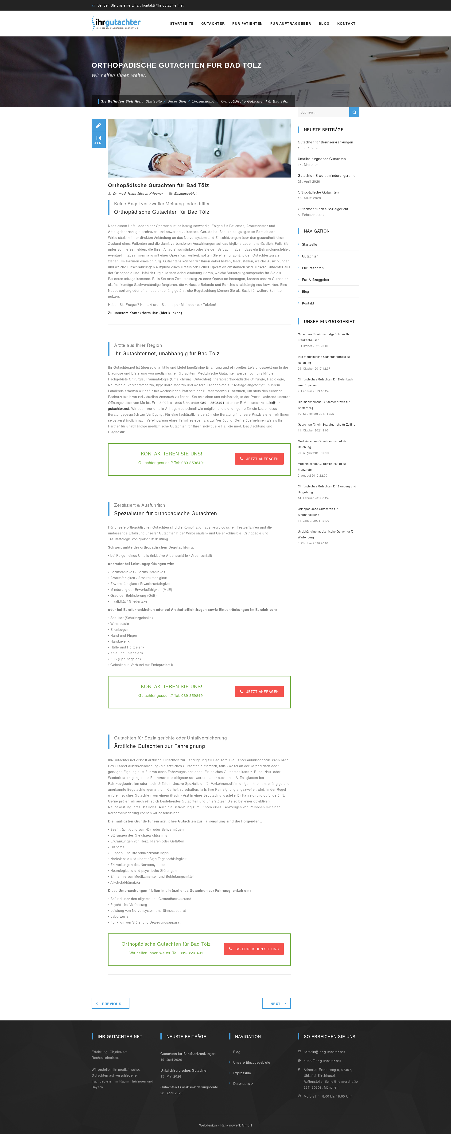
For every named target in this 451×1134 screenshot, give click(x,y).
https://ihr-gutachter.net (322, 1060)
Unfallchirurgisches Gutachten (322, 158)
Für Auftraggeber (290, 23)
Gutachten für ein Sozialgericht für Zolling (327, 424)
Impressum (242, 1073)
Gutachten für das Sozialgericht (323, 208)
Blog (324, 23)
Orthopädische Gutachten (318, 192)
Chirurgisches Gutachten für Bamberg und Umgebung (327, 489)
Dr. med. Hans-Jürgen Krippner (138, 193)
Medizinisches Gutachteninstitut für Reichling (322, 444)
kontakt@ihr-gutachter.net (163, 5)
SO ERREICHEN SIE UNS (257, 949)
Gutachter (213, 23)
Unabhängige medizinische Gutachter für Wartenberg (326, 534)
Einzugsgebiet (185, 193)
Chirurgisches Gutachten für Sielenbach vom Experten (325, 382)
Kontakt (346, 23)
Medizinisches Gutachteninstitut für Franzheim (322, 466)
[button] (10, 1123)
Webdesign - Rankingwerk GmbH (225, 1125)
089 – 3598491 (212, 402)
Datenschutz (243, 1083)
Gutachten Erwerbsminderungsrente (327, 175)
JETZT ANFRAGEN (262, 458)
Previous (111, 1003)
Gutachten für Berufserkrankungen (325, 142)
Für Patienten (247, 23)
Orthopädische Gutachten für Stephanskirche (318, 512)
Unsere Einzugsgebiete (251, 1062)
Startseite (182, 23)
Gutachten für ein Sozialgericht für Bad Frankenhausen (325, 337)
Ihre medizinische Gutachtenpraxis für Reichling (324, 359)
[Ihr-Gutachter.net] (116, 23)
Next (275, 1003)
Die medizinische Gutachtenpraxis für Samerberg (324, 405)
